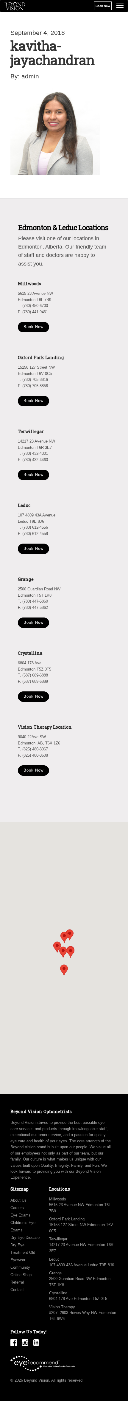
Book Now (103, 5)
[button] (70, 952)
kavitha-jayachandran (52, 53)
